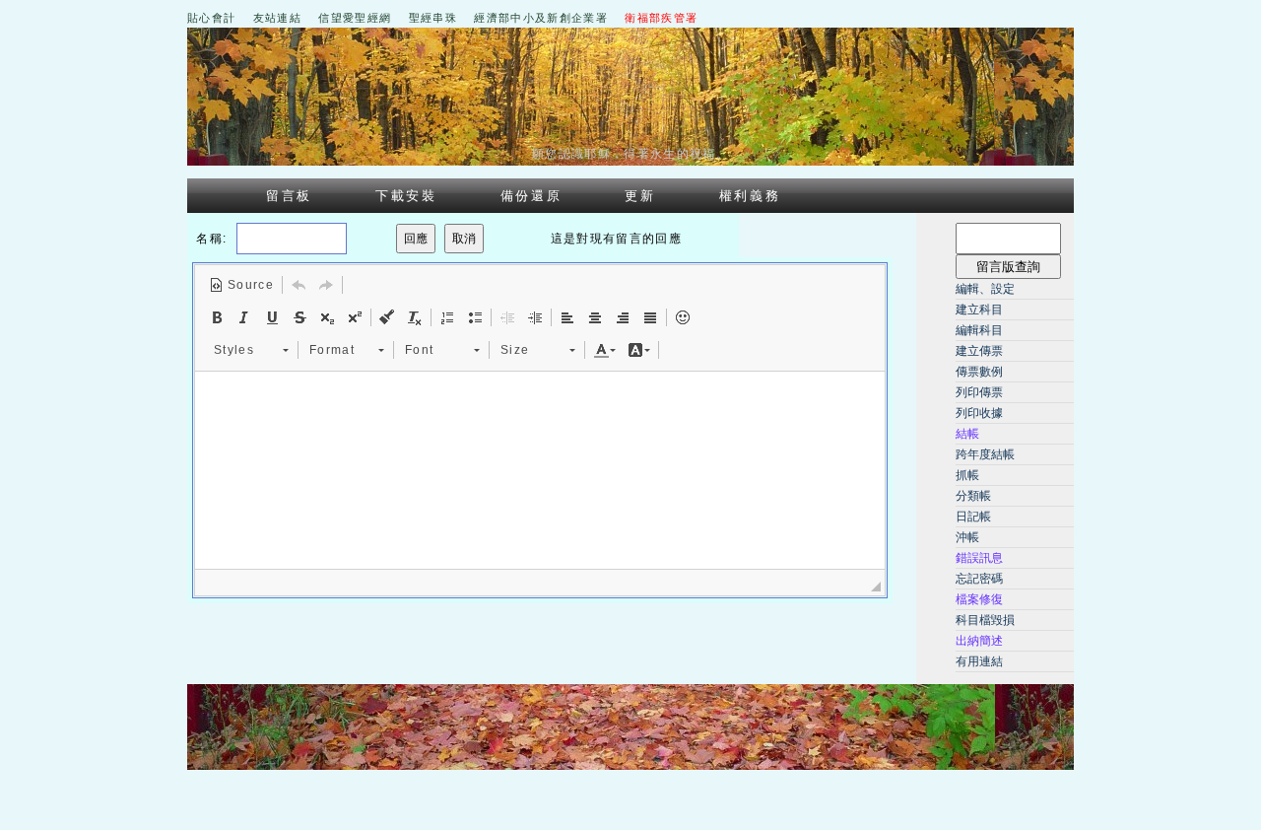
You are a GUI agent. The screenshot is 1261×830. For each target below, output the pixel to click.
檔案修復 (979, 599)
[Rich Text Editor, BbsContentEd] (540, 470)
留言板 (289, 195)
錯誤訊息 (979, 558)
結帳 (967, 434)
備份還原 (531, 195)
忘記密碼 (979, 579)
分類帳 (973, 496)
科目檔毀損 (985, 620)
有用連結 (979, 661)
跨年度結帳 (985, 454)
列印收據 (979, 413)
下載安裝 (406, 195)
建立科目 (979, 309)
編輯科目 (979, 330)
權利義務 (750, 195)
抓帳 (967, 475)
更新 (640, 195)
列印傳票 (979, 392)
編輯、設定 (985, 289)
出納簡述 (979, 641)
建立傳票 (979, 351)
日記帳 (973, 516)
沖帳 (967, 537)
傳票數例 (979, 372)
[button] (241, 285)
